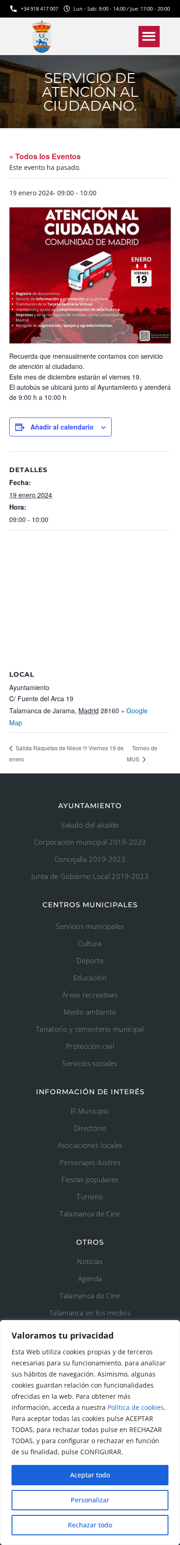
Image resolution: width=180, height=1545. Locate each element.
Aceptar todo (90, 1474)
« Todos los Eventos (45, 156)
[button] (149, 37)
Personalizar (90, 1499)
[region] (90, 1432)
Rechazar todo (90, 1524)
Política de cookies (136, 1407)
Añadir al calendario (62, 426)
